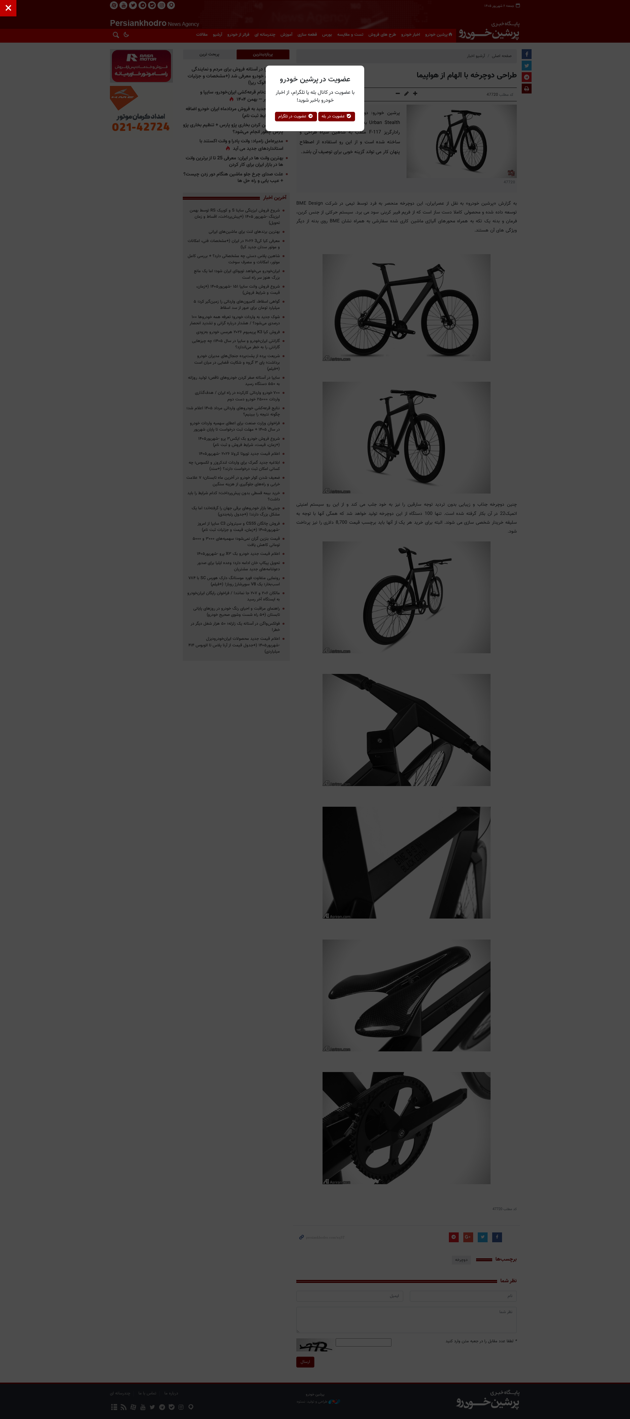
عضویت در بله (334, 116)
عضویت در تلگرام (293, 116)
